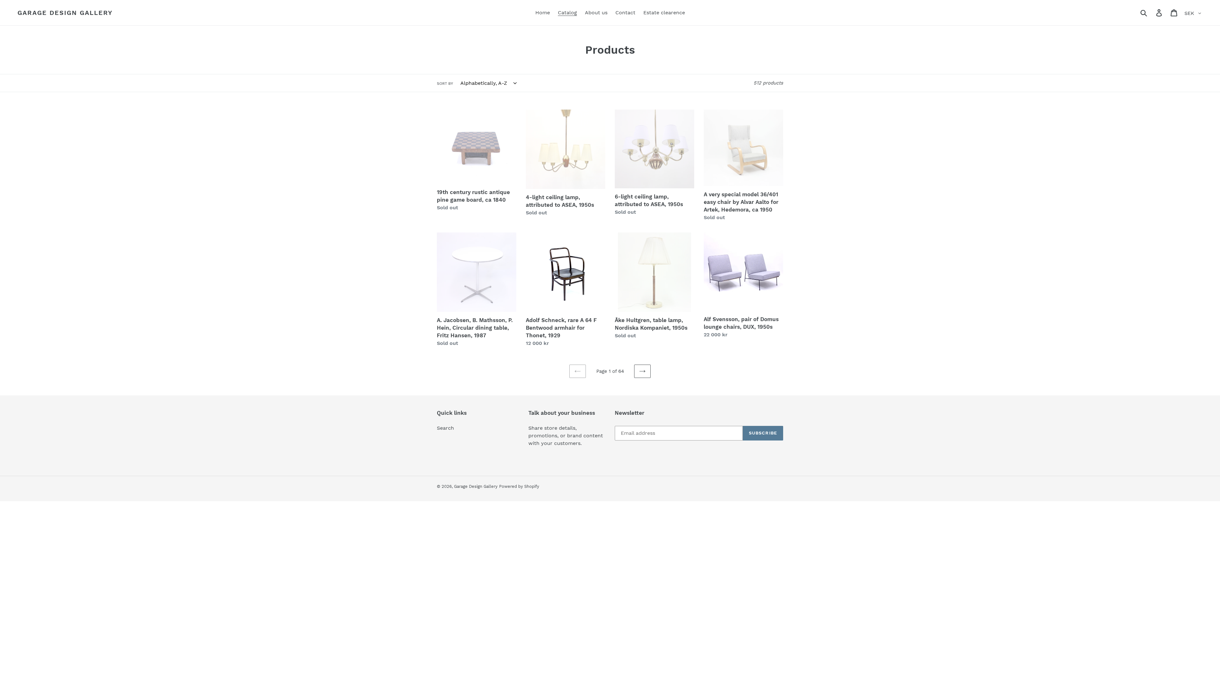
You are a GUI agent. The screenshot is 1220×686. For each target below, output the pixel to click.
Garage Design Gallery (65, 13)
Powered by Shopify (519, 486)
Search (445, 428)
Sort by (445, 83)
